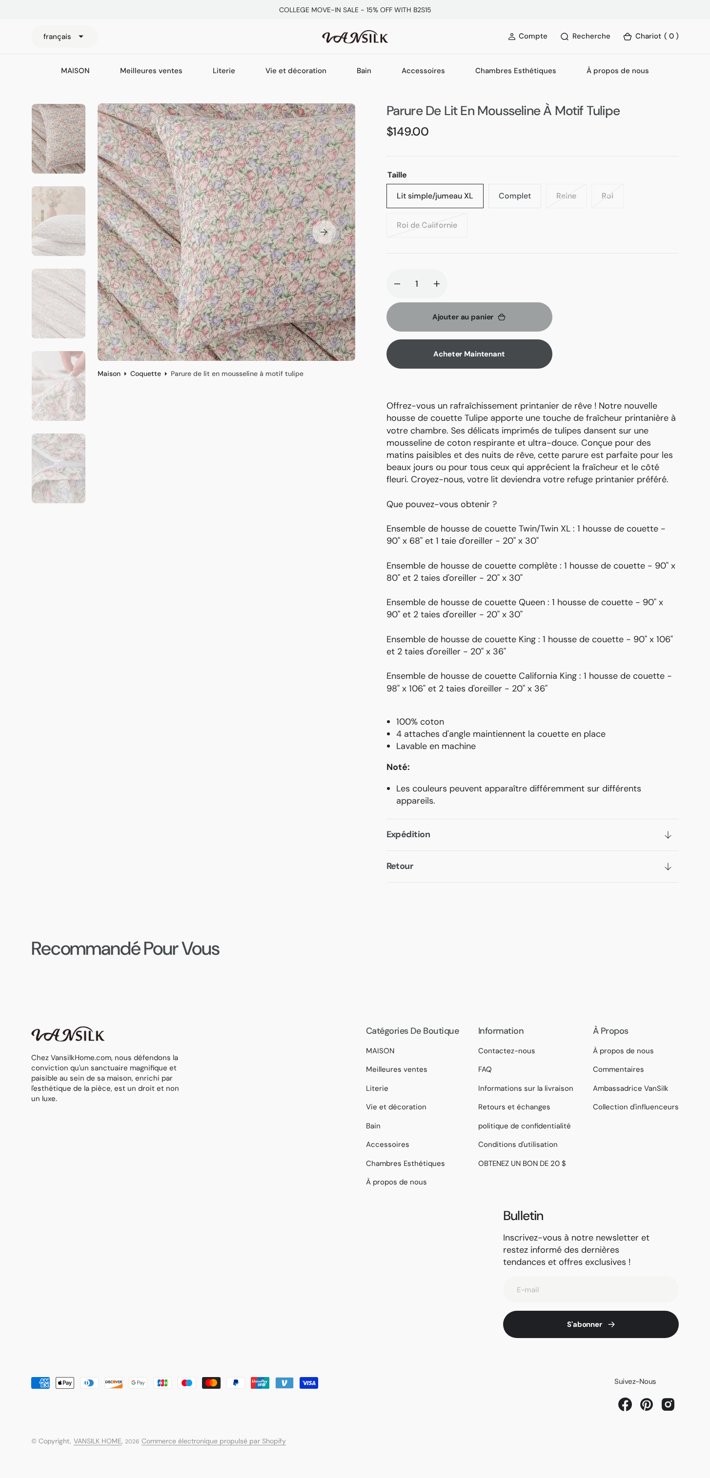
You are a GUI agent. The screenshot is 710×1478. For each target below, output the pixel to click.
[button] (651, 37)
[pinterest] (646, 1404)
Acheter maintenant (469, 354)
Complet (520, 199)
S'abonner (584, 1324)
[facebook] (625, 1404)
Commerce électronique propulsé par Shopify (214, 1441)
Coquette (145, 373)
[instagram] (668, 1404)
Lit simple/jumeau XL (438, 199)
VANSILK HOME (98, 1441)
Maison (109, 373)
